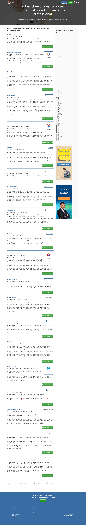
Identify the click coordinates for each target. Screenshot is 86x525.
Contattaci (14, 513)
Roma (57, 117)
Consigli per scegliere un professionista (52, 512)
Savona (57, 121)
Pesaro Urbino (59, 103)
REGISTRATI (43, 500)
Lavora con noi (15, 515)
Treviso (57, 131)
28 (19, 483)
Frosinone (58, 71)
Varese (57, 134)
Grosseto (58, 74)
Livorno (57, 81)
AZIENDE (70, 2)
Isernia (57, 76)
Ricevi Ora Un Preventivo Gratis (64, 164)
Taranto (57, 125)
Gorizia (57, 73)
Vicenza (57, 139)
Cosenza (57, 62)
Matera (57, 87)
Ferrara (57, 67)
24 (10, 483)
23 (8, 483)
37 (38, 483)
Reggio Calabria (59, 113)
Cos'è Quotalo (20, 2)
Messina (57, 89)
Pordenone (58, 108)
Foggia (57, 69)
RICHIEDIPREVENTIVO (64, 3)
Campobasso (58, 55)
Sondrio (57, 124)
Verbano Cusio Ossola (60, 136)
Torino (57, 128)
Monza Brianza (59, 92)
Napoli (57, 93)
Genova (57, 72)
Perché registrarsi (33, 512)
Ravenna (57, 112)
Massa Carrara (59, 86)
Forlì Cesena (58, 70)
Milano (57, 90)
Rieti (57, 115)
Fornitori (13, 26)
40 (45, 483)
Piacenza (58, 105)
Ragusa (57, 111)
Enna (57, 65)
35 (34, 483)
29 (21, 483)
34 (32, 483)
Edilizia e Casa (20, 26)
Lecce (57, 79)
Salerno (57, 119)
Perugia (57, 102)
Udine (57, 133)
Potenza (57, 109)
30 (23, 483)
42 (49, 483)
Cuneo (57, 64)
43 (51, 483)
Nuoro (57, 95)
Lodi (57, 82)
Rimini (57, 116)
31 (25, 483)
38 (40, 483)
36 (36, 483)
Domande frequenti (16, 514)
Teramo (57, 126)
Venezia (57, 135)
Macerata (58, 84)
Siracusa (58, 123)
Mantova (57, 85)
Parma (57, 100)
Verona (57, 138)
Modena (57, 91)
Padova (57, 98)
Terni (57, 127)
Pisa (57, 106)
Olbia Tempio (58, 96)
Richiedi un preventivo (47, 46)
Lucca (57, 83)
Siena (57, 122)
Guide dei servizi (29, 2)
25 (12, 483)
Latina (57, 78)
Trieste (57, 132)
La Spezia (58, 77)
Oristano (58, 97)
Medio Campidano (59, 88)
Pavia (57, 101)
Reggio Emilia (59, 114)
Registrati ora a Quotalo (64, 198)
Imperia (57, 75)
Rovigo (57, 118)
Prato (57, 110)
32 (27, 483)
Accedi (77, 2)
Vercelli (58, 137)
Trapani (57, 129)
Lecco (57, 80)
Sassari (57, 120)
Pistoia (57, 107)
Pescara (57, 104)
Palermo (57, 99)
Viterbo (57, 140)
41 (47, 483)
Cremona (57, 63)
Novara (57, 94)
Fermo (57, 66)
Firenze (57, 68)
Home (8, 26)
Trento (57, 130)
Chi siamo (14, 512)
